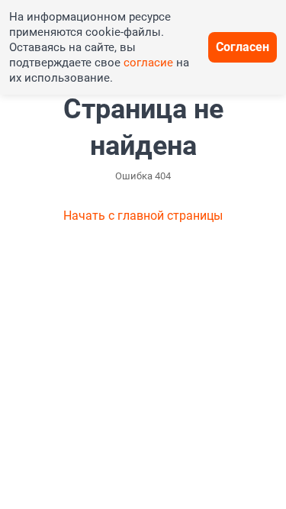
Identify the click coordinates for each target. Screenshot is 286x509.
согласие (148, 62)
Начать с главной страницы (143, 215)
